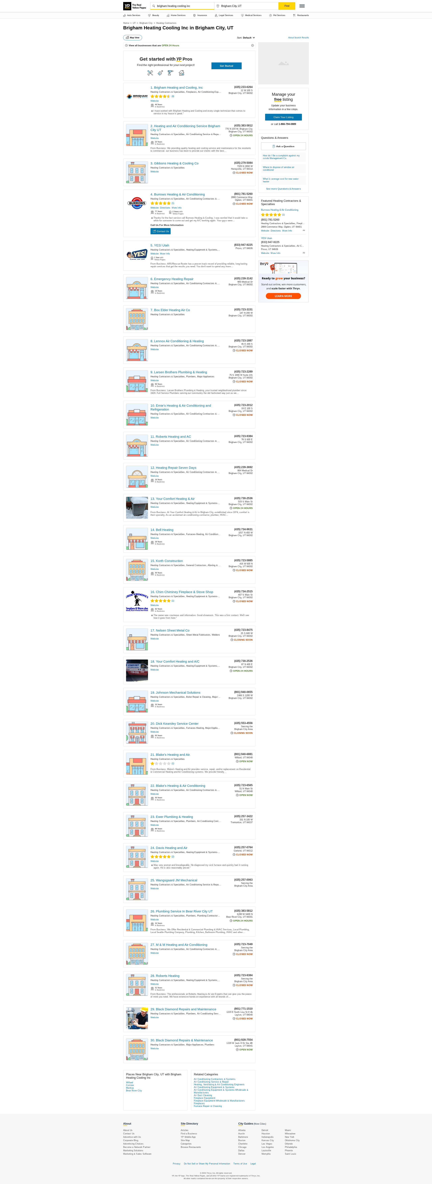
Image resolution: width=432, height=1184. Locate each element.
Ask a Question (285, 146)
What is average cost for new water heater (281, 180)
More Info (176, 208)
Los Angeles (268, 1147)
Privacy (176, 1163)
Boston (241, 1140)
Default (247, 37)
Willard (129, 1082)
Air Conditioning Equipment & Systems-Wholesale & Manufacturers (221, 1091)
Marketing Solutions (133, 1150)
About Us (128, 1130)
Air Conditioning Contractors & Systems (206, 199)
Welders (216, 635)
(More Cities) (260, 1124)
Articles (184, 1130)
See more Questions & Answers (283, 188)
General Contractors (196, 565)
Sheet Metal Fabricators (198, 635)
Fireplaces (191, 92)
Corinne (130, 1085)
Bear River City (134, 1090)
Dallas (241, 1150)
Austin (241, 1133)
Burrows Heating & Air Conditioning (279, 209)
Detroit (265, 1130)
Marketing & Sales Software (137, 1154)
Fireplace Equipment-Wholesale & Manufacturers (219, 1100)
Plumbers (191, 376)
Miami (288, 1130)
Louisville (266, 1150)
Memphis (266, 1154)
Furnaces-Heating (195, 534)
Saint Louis (290, 1154)
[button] (302, 6)
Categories (186, 1143)
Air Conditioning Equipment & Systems (217, 92)
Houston (266, 1133)
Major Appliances (205, 376)
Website (155, 101)
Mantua (130, 1088)
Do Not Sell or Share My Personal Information (207, 1163)
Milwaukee (290, 1133)
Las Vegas (267, 1143)
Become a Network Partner (136, 1147)
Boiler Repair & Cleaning (198, 697)
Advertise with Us (132, 1137)
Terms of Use (240, 1163)
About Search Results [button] (298, 37)
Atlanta (241, 1130)
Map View (134, 37)
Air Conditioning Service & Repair (203, 134)
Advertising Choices (133, 1143)
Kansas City (268, 1140)
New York (289, 1137)
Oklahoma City (292, 1140)
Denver (241, 1154)
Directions (165, 208)
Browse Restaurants (191, 1147)
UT (134, 23)
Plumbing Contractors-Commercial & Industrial (220, 915)
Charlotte (242, 1143)
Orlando (289, 1143)
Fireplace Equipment (204, 1098)
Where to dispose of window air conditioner (278, 168)
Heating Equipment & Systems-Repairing (206, 503)
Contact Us (163, 231)
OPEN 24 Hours (170, 45)
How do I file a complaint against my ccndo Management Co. (281, 157)
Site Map (185, 1140)
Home (126, 23)
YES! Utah (266, 238)
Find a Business (189, 1133)
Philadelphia (291, 1147)
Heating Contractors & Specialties (168, 92)
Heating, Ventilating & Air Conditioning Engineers (219, 1084)
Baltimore (243, 1137)
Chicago (242, 1147)
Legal (253, 1163)
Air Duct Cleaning (203, 1095)
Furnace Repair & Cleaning (208, 1106)
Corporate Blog (130, 1140)
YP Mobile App (188, 1137)
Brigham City (146, 23)
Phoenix (289, 1150)
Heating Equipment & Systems (201, 249)
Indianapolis (268, 1137)
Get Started (226, 65)
